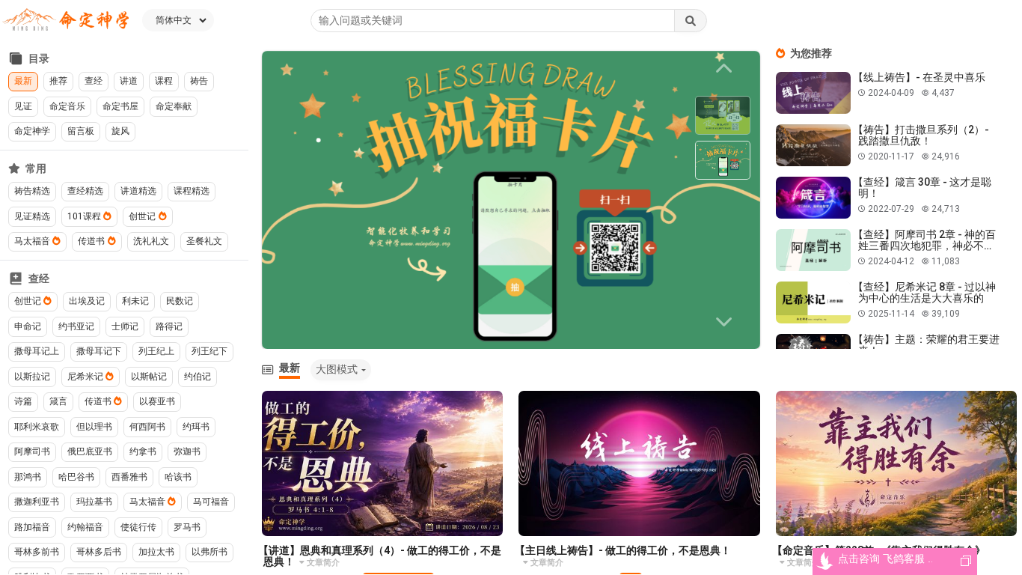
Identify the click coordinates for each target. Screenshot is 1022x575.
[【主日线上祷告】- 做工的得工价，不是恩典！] (639, 463)
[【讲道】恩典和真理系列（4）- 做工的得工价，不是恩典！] (383, 463)
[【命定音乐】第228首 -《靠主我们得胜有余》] (897, 463)
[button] (726, 322)
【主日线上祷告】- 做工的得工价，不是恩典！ (623, 550)
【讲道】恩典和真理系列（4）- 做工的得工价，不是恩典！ (379, 556)
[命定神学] (66, 20)
